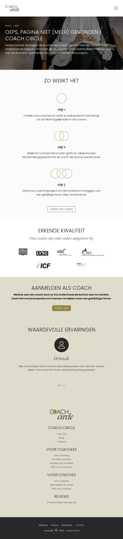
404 (17, 25)
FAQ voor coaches (61, 488)
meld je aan (61, 308)
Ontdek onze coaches (61, 209)
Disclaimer (67, 525)
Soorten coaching (61, 459)
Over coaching (61, 455)
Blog (61, 437)
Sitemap (43, 525)
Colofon (80, 525)
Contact (61, 441)
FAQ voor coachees (61, 467)
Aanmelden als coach (61, 484)
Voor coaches (61, 480)
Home (8, 25)
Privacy (54, 525)
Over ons (61, 433)
